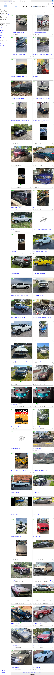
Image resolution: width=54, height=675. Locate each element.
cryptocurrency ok (4, 41)
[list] (12, 6)
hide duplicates (4, 11)
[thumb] (14, 6)
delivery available (4, 40)
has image (3, 9)
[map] (18, 6)
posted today (3, 10)
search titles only (4, 7)
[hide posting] (31, 34)
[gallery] (16, 6)
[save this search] (53, 4)
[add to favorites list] (12, 34)
